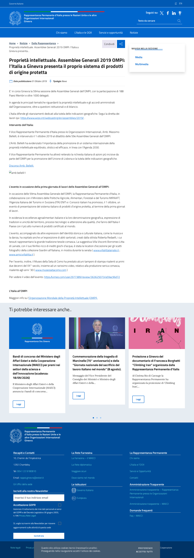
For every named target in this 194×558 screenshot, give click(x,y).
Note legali (15, 547)
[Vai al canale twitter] (161, 13)
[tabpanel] (37, 366)
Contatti (134, 477)
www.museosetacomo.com (50, 270)
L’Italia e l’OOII (137, 464)
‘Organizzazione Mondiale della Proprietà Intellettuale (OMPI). (63, 298)
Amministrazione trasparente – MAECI (149, 504)
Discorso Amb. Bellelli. (21, 166)
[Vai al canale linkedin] (173, 13)
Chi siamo (134, 458)
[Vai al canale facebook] (167, 13)
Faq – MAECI (136, 515)
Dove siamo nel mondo (83, 477)
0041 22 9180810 (27, 471)
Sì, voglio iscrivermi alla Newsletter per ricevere (34, 523)
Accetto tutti (144, 552)
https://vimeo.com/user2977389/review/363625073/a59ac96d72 (82, 277)
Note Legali (31, 515)
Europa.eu (81, 498)
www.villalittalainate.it (106, 250)
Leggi (20, 404)
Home (12, 43)
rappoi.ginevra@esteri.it (32, 477)
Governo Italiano (16, 3)
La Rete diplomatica (82, 464)
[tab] (93, 417)
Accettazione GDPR (24, 505)
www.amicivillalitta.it (21, 254)
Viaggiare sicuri (79, 471)
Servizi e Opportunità (140, 471)
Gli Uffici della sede (22, 484)
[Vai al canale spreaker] (179, 13)
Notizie (24, 43)
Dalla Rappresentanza (44, 43)
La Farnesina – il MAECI (83, 458)
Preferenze (145, 548)
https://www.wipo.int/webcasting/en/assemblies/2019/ (52, 118)
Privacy (22, 515)
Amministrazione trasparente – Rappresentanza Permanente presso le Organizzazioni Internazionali (154, 493)
